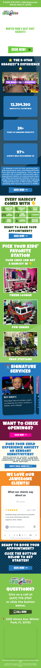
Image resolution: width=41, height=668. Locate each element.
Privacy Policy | (28, 665)
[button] (37, 13)
